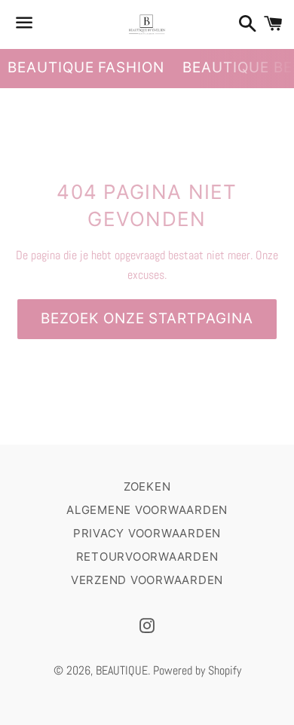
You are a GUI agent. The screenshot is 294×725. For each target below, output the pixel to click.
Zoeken (147, 486)
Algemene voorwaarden (147, 510)
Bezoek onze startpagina (147, 318)
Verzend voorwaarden (147, 580)
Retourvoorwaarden (147, 556)
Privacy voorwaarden (147, 533)
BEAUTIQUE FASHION (86, 67)
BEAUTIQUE (122, 670)
